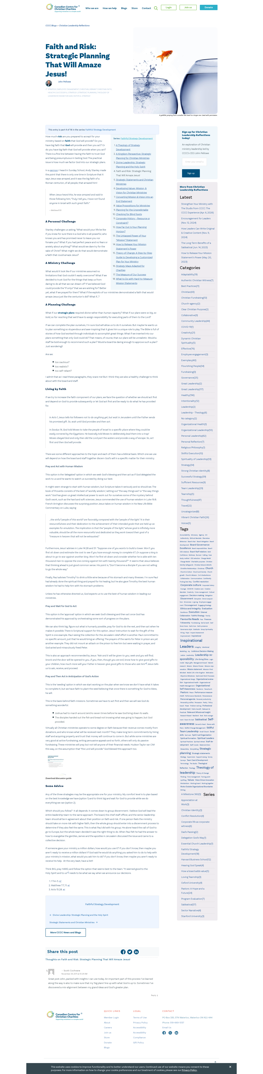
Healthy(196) (188, 395)
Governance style (186, 629)
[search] (156, 8)
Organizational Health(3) (194, 424)
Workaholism (184, 783)
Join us (107, 1032)
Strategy (52, 89)
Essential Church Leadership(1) (197, 843)
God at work (205, 623)
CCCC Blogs (51, 25)
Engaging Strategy (204, 605)
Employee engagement (68, 89)
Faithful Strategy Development (100, 129)
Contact (146, 8)
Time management (193, 777)
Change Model (206, 558)
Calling (204, 555)
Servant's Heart (200, 724)
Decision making (196, 595)
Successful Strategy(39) (193, 476)
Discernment (186, 598)
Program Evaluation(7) (193, 898)
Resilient (196, 716)
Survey (210, 757)
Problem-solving (195, 706)
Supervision (191, 757)
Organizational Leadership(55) (197, 430)
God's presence (202, 626)
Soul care (188, 735)
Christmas (201, 568)
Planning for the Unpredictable (132, 209)
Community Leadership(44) (195, 321)
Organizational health (191, 682)
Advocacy (194, 535)
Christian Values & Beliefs (202, 565)
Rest (201, 716)
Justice (182, 655)
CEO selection (195, 558)
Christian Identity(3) (191, 810)
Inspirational (196, 636)
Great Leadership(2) (191, 383)
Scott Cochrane (72, 970)
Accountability (185, 535)
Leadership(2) (188, 406)
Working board (195, 783)
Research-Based (185, 716)
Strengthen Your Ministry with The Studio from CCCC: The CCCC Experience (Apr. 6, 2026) (197, 208)
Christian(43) (188, 291)
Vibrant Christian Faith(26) (195, 517)
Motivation (209, 673)
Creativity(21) (188, 332)
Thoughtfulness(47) (191, 499)
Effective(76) (188, 348)
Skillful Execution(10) (192, 453)
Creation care (199, 589)
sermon (54, 170)
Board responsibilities (199, 548)
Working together (207, 783)
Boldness (192, 555)
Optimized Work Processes (205, 676)
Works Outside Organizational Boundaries (196, 787)
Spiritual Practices (186, 742)
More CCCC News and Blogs (65, 932)
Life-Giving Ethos (201, 659)
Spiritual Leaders (205, 738)
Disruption (197, 599)
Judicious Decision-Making (202, 651)
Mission (189, 666)
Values (191, 780)
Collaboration (185, 578)
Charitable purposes (198, 562)
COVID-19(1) (187, 326)
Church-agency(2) (190, 303)
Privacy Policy (140, 1022)
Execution (194, 612)
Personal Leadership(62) (193, 435)
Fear (201, 619)
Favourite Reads (189, 619)
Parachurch (208, 689)
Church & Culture (186, 572)
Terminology (184, 764)
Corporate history (208, 585)
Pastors (184, 692)
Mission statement (194, 669)
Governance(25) (189, 377)
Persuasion (198, 702)
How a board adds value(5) (195, 871)
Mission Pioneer (198, 666)
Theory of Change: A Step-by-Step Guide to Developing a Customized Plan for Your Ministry (134, 257)
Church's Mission (191, 575)
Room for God (66, 96)
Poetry (205, 702)
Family (208, 616)
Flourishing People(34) (192, 366)
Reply (153, 995)
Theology (192, 768)
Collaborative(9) (189, 315)
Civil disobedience (204, 575)
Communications (196, 578)
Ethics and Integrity (190, 608)
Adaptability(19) (189, 274)
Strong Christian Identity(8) (195, 470)
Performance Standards (193, 696)
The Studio (193, 764)
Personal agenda (187, 699)
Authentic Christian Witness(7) (197, 280)
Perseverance (207, 696)
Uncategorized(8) (190, 511)
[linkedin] (136, 951)
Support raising (201, 757)
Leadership (190, 655)
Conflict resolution (201, 582)
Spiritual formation (188, 738)
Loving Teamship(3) (191, 877)
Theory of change (202, 773)
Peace (191, 692)
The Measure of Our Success (131, 274)
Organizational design (187, 679)
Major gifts (189, 663)
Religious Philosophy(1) (193, 447)
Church (209, 568)
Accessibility (139, 1027)
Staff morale (194, 745)
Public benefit (196, 709)
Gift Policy (138, 1042)
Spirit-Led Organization (201, 735)
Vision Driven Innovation (204, 780)
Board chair (192, 541)
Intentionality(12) (190, 400)
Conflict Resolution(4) (192, 815)
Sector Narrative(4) (191, 910)
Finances (207, 619)
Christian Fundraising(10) (194, 297)
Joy (189, 651)
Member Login (111, 1017)
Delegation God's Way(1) (193, 837)
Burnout (198, 555)
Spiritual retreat (199, 742)
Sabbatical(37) (188, 904)
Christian (84, 89)
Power (187, 706)
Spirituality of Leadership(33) (196, 459)
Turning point (205, 777)
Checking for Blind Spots (129, 214)
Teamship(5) (187, 494)
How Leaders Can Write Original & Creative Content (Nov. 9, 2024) (198, 233)
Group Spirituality (207, 629)
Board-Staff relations (198, 552)
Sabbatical (201, 719)
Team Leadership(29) (192, 488)
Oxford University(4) (191, 882)
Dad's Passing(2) (189, 831)
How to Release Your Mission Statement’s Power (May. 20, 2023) (196, 257)
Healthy (52, 92)
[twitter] (129, 951)
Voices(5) (186, 523)
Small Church (204, 732)
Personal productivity (203, 699)
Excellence (184, 612)
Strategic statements (201, 753)
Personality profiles (187, 702)
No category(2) (189, 418)
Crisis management (201, 592)
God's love (192, 626)
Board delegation (203, 541)
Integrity (198, 647)
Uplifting (183, 780)
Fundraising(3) (188, 371)
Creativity (190, 592)
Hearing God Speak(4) (192, 865)
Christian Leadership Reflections (74, 25)
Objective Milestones (187, 676)
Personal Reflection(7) (192, 441)
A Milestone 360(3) (191, 794)
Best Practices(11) (190, 286)
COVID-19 (190, 589)
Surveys (183, 760)
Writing (182, 790)
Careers (108, 1027)
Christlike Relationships (188, 568)
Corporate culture (190, 585)
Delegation (208, 595)
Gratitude (196, 629)
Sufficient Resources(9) (193, 482)
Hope (187, 633)
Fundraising (195, 623)
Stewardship (184, 749)
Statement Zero (205, 745)
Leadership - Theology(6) (194, 412)
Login (169, 7)
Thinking (183, 777)
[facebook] (123, 951)
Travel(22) (186, 505)
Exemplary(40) (188, 360)
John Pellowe (64, 81)
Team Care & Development (197, 760)
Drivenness (187, 602)
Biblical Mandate (195, 538)
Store (135, 8)
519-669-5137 (177, 1022)
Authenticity (184, 538)
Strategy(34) (187, 465)
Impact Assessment (197, 633)
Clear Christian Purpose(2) (194, 309)
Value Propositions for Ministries (133, 205)
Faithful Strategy (81, 96)
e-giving (195, 602)
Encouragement (191, 605)
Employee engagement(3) (194, 354)
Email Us (166, 1027)
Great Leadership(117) (192, 389)
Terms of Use (140, 1017)
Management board (200, 663)
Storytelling (194, 749)
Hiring (182, 633)
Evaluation (207, 608)
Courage (183, 589)
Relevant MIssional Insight (199, 712)
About (107, 1022)
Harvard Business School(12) (196, 859)
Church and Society (199, 572)
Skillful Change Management (195, 728)
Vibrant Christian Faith (100, 89)
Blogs (124, 8)
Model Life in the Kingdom (196, 673)
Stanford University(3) (192, 916)
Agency (201, 535)
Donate (108, 1042)
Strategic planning (87, 92)
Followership (185, 623)
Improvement (185, 636)
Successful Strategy (66, 92)
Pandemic (199, 689)
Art (206, 535)
